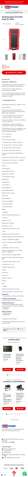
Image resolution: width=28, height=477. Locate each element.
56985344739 (7, 452)
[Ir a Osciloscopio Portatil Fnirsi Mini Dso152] (7, 348)
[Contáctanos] (26, 475)
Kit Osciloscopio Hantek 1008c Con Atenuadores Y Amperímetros (7, 397)
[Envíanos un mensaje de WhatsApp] (24, 473)
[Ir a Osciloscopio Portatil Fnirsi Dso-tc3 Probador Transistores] (20, 348)
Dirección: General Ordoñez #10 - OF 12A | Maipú (14, 455)
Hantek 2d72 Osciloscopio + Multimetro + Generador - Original (20, 396)
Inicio (9, 11)
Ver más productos (13, 342)
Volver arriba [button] (14, 419)
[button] (6, 330)
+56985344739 (8, 450)
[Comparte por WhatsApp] (22, 329)
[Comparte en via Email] (4, 330)
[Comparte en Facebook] (18, 329)
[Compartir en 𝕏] (20, 329)
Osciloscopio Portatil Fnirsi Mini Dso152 (7, 355)
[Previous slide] (4, 39)
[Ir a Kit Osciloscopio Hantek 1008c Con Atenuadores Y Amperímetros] (7, 387)
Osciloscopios (15, 11)
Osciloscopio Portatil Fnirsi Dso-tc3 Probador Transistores (20, 357)
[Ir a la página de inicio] (2, 475)
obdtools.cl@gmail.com (10, 448)
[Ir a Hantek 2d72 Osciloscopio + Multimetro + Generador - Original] (20, 387)
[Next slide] (24, 39)
